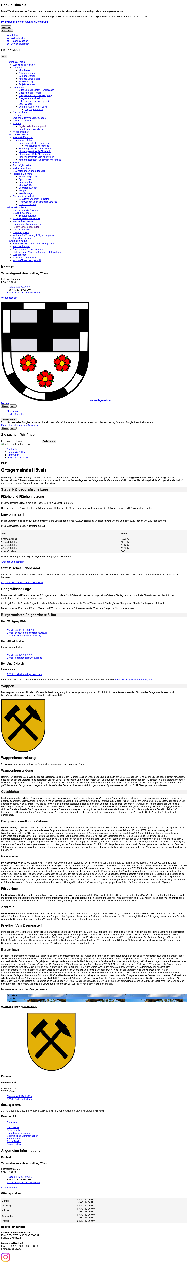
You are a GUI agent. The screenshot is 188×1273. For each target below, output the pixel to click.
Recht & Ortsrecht (22, 120)
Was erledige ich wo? (24, 64)
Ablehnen (6, 27)
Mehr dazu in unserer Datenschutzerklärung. (24, 21)
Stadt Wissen (25, 104)
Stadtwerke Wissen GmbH (26, 218)
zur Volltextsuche (16, 38)
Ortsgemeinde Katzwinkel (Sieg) (35, 95)
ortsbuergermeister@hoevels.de (27, 632)
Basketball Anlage (28, 187)
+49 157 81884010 (20, 630)
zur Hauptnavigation (17, 41)
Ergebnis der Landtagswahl (33, 126)
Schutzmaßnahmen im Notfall (34, 199)
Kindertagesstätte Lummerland (35, 148)
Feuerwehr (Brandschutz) (26, 226)
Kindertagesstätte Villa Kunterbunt (36, 157)
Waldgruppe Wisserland (37, 145)
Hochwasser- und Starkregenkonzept (38, 201)
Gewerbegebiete (21, 232)
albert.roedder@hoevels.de (24, 657)
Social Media (14, 1141)
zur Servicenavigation (18, 43)
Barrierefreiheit (14, 1138)
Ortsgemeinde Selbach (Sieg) (34, 101)
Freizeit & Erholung (22, 173)
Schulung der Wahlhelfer (31, 129)
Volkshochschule (22, 168)
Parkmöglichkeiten (22, 165)
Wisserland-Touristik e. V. (26, 257)
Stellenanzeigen (27, 81)
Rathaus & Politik (16, 62)
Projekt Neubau (27, 84)
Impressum (13, 1127)
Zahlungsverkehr (27, 76)
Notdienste (12, 411)
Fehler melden (14, 1144)
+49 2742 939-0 (19, 287)
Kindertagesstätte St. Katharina (35, 154)
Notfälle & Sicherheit (23, 196)
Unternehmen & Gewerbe (25, 210)
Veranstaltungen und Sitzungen (29, 171)
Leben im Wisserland (18, 134)
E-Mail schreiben (19, 1099)
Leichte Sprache (15, 414)
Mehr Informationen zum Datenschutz (21, 425)
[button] (23, 726)
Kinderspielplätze (28, 176)
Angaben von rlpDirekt (12, 561)
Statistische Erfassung (18, 1133)
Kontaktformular (9, 1187)
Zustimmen (7, 30)
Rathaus (17, 67)
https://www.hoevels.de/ (24, 635)
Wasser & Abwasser (23, 221)
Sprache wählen (9, 419)
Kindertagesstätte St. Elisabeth (35, 151)
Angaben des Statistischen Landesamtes (22, 582)
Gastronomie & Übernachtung (28, 249)
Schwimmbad (26, 182)
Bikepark (23, 190)
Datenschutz (13, 1130)
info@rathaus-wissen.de (23, 292)
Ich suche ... (7, 441)
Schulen (17, 162)
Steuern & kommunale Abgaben (29, 117)
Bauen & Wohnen (22, 213)
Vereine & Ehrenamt (23, 137)
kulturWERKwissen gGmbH (27, 260)
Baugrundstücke (27, 215)
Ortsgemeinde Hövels (30, 92)
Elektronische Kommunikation (22, 1135)
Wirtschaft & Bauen (17, 207)
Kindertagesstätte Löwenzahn (34, 143)
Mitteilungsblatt (21, 131)
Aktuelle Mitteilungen (30, 78)
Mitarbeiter (24, 70)
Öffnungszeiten (27, 73)
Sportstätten (25, 179)
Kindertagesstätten (22, 140)
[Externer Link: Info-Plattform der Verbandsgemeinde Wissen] (16, 1267)
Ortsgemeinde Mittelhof (31, 98)
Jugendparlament (34, 109)
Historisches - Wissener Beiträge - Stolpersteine (37, 252)
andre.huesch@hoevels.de (24, 674)
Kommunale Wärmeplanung (27, 224)
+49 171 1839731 (19, 655)
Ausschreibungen (22, 238)
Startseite (12, 449)
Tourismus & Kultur (17, 240)
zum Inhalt (12, 35)
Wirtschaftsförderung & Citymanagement (34, 235)
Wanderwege (25, 193)
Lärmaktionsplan (27, 204)
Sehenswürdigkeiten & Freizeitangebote (33, 243)
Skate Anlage (25, 185)
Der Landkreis (20, 112)
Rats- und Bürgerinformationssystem (134, 679)
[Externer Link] (5, 1257)
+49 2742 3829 (19, 1096)
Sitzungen (18, 115)
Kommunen (19, 87)
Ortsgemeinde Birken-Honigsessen (36, 90)
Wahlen (17, 123)
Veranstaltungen (21, 246)
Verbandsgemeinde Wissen (33, 106)
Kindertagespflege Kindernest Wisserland (40, 159)
